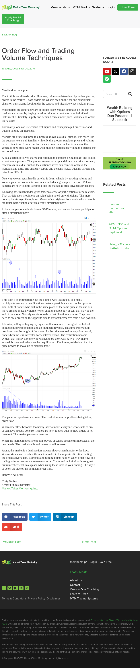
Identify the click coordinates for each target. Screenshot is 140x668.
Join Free (128, 7)
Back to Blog (9, 35)
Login (111, 7)
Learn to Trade (79, 594)
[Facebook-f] (4, 588)
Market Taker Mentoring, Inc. (20, 488)
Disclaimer (53, 598)
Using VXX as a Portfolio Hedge (120, 246)
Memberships (60, 7)
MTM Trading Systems (88, 7)
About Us (76, 580)
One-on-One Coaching (84, 589)
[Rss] (21, 588)
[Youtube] (107, 71)
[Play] (15, 588)
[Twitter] (9, 588)
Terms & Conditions (14, 598)
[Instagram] (132, 71)
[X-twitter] (115, 71)
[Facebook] (123, 71)
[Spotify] (107, 79)
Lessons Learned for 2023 (116, 208)
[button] (15, 517)
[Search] (129, 94)
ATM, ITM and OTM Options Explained (119, 228)
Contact (75, 585)
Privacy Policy (36, 598)
